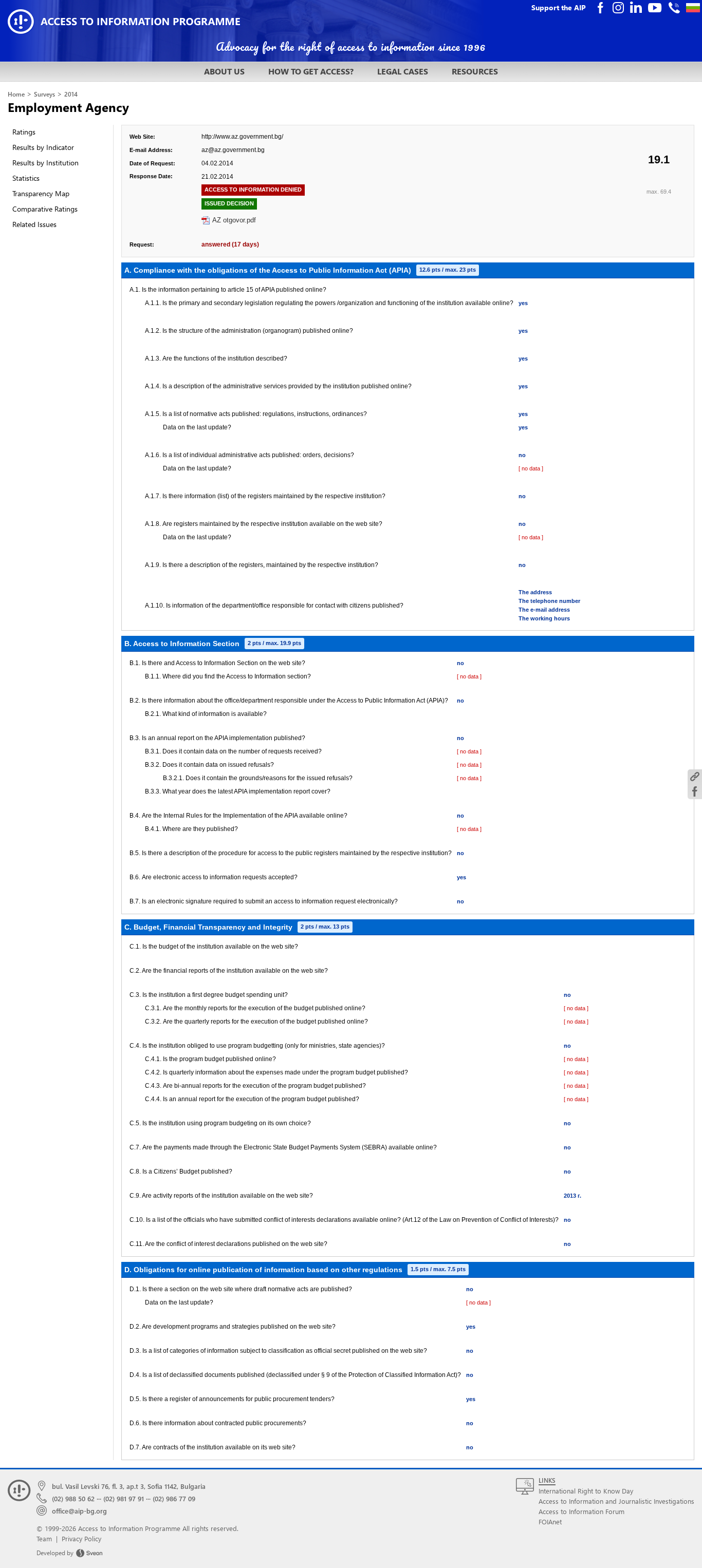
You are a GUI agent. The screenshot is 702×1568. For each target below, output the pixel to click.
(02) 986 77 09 (174, 1498)
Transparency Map (40, 193)
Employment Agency (68, 107)
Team (44, 1538)
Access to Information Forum (581, 1511)
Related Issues (34, 224)
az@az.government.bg (233, 150)
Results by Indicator (43, 147)
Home (16, 94)
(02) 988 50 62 (73, 1498)
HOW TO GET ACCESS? (311, 71)
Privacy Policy (81, 1538)
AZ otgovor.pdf (234, 220)
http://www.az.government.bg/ (242, 136)
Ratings (23, 132)
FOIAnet (550, 1521)
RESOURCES (475, 71)
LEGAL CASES (402, 71)
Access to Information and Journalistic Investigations (616, 1501)
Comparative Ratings (45, 209)
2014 (71, 94)
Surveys (44, 94)
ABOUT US (224, 71)
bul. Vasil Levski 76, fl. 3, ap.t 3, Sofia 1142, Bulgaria (129, 1486)
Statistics (26, 178)
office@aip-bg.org (79, 1510)
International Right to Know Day (586, 1490)
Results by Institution (45, 162)
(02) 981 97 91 (123, 1498)
